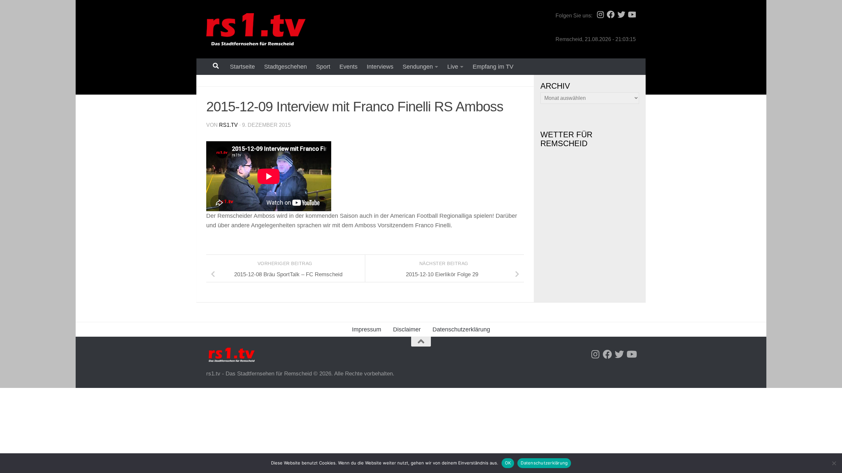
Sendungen (418, 66)
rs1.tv (228, 125)
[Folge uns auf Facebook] (611, 14)
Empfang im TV (493, 66)
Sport (323, 66)
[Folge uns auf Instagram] (600, 14)
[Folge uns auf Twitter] (621, 14)
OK (508, 462)
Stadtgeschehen (285, 66)
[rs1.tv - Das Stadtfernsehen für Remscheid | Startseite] (256, 29)
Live (452, 66)
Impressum (366, 329)
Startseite (242, 66)
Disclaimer (407, 329)
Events (348, 66)
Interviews (380, 66)
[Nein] (833, 463)
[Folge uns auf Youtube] (632, 14)
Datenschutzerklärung (461, 329)
